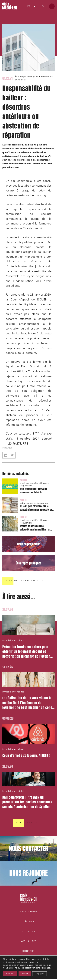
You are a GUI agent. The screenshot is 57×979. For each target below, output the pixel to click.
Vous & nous (28, 912)
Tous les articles (28, 823)
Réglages (45, 968)
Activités (28, 932)
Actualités (29, 941)
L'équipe (28, 922)
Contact (28, 951)
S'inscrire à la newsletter (24, 580)
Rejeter (25, 974)
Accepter (10, 974)
